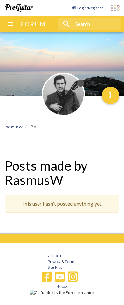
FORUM (33, 23)
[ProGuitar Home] (19, 8)
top (64, 286)
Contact (54, 255)
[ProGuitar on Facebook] (47, 277)
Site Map (55, 267)
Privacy (54, 261)
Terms (70, 261)
